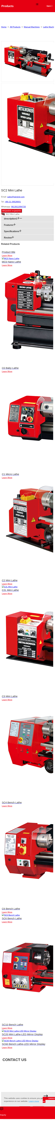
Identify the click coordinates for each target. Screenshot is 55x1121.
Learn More (7, 255)
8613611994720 (18, 206)
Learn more (34, 1101)
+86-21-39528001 (13, 202)
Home (3, 27)
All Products (15, 27)
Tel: (30, 1072)
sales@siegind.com (16, 197)
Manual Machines (32, 27)
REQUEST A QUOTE (11, 211)
